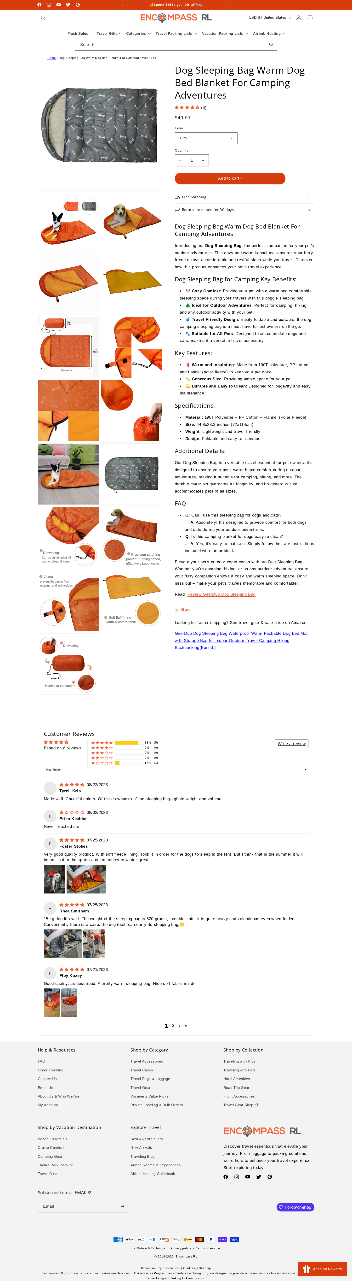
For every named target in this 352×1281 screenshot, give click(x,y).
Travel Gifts (48, 1174)
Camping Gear (50, 1156)
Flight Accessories (239, 1096)
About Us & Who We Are (58, 1096)
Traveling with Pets (239, 1070)
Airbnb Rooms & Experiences (156, 1165)
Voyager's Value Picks (150, 1096)
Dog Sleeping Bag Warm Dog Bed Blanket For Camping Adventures (107, 58)
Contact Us (47, 1079)
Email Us (45, 1088)
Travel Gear (141, 1088)
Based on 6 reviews (63, 748)
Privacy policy (180, 1248)
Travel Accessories (147, 1061)
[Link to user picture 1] (54, 879)
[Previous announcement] (122, 5)
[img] (72, 784)
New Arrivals (141, 1148)
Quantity (181, 151)
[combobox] (176, 44)
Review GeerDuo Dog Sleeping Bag (221, 594)
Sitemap (205, 1268)
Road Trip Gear (236, 1088)
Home (51, 58)
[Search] (271, 44)
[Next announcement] (230, 5)
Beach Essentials (53, 1139)
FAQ (41, 1061)
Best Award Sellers (147, 1139)
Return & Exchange (151, 1248)
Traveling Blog (143, 1156)
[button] (43, 17)
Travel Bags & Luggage (150, 1079)
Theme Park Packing (56, 1165)
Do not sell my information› (161, 1268)
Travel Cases (142, 1070)
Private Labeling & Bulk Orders (157, 1105)
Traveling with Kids (239, 1061)
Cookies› (189, 1268)
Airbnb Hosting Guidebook (153, 1174)
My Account (48, 1105)
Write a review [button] (292, 743)
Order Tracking (50, 1070)
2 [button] (173, 1025)
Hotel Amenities (236, 1079)
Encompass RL (187, 1256)
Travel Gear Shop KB (241, 1105)
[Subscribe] (122, 1206)
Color (179, 128)
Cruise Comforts (52, 1148)
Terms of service (208, 1248)
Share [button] (186, 609)
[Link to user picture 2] (86, 879)
